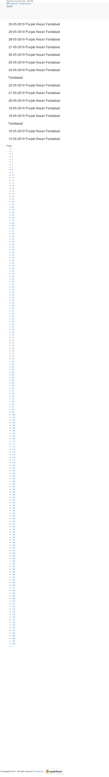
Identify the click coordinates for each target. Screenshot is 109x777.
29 (13, 225)
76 (13, 350)
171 (13, 603)
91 (13, 390)
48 (13, 276)
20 (13, 201)
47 (13, 273)
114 (13, 452)
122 (13, 473)
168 (13, 595)
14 (13, 185)
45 (13, 268)
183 (13, 635)
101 (13, 417)
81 (13, 364)
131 (13, 497)
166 (13, 590)
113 (13, 449)
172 (13, 606)
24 (13, 212)
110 (13, 441)
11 (13, 177)
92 (13, 393)
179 (13, 625)
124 (13, 478)
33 (13, 236)
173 (13, 609)
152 (13, 553)
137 (13, 513)
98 (13, 409)
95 (13, 401)
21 (13, 204)
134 (13, 505)
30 (13, 228)
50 (13, 281)
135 (13, 507)
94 (13, 398)
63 (13, 316)
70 (13, 334)
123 (13, 476)
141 (13, 523)
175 (13, 614)
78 (13, 356)
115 (13, 454)
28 (13, 223)
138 (13, 515)
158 (13, 569)
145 (13, 534)
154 (13, 558)
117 (13, 460)
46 (13, 270)
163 (13, 582)
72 (13, 340)
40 (13, 254)
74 (13, 345)
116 (13, 457)
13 (13, 183)
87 (13, 380)
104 (13, 425)
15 (13, 188)
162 (13, 579)
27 (13, 220)
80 (13, 361)
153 (13, 555)
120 (13, 468)
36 (13, 244)
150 (13, 547)
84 (13, 372)
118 (13, 462)
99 (13, 412)
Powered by (39, 771)
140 (13, 521)
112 (13, 446)
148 (13, 542)
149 (13, 545)
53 (13, 289)
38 (13, 249)
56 (13, 297)
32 (13, 233)
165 (13, 587)
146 (13, 537)
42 (13, 260)
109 (13, 438)
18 (13, 196)
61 (13, 310)
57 (13, 300)
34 (13, 239)
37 (13, 247)
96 (13, 404)
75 (13, 348)
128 (13, 489)
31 (13, 231)
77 (13, 353)
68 (13, 329)
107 (13, 433)
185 (13, 641)
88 (13, 382)
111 (13, 444)
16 (13, 191)
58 (13, 302)
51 (13, 284)
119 (13, 465)
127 (13, 486)
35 (13, 241)
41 (13, 257)
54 (13, 292)
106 (13, 430)
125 (13, 481)
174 (13, 611)
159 (13, 571)
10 (13, 175)
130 (13, 494)
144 (13, 531)
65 (13, 321)
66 (13, 324)
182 (13, 633)
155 (13, 561)
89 (13, 385)
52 (13, 286)
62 (13, 313)
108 (13, 436)
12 (13, 180)
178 (13, 622)
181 (13, 630)
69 (13, 332)
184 (13, 638)
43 (13, 262)
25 (13, 215)
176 (13, 617)
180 (13, 627)
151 (13, 550)
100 (13, 414)
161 (13, 577)
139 (13, 518)
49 (13, 278)
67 (13, 326)
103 (13, 422)
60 (13, 308)
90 (13, 388)
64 (13, 318)
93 (13, 396)
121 (13, 470)
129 (13, 491)
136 (13, 510)
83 (13, 369)
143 (13, 529)
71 (13, 337)
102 (13, 420)
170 (13, 601)
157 (13, 566)
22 (13, 207)
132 (13, 499)
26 (13, 217)
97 (13, 406)
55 (13, 294)
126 (13, 483)
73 (13, 342)
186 (13, 643)
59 (13, 305)
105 (13, 428)
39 (13, 252)
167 (13, 593)
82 (13, 366)
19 (13, 199)
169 (13, 598)
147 (13, 539)
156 (13, 563)
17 (13, 193)
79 (13, 358)
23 (13, 209)
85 (13, 374)
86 (13, 377)
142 (13, 526)
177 (13, 619)
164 (13, 585)
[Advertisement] (56, 13)
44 (13, 265)
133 (13, 502)
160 (13, 574)
